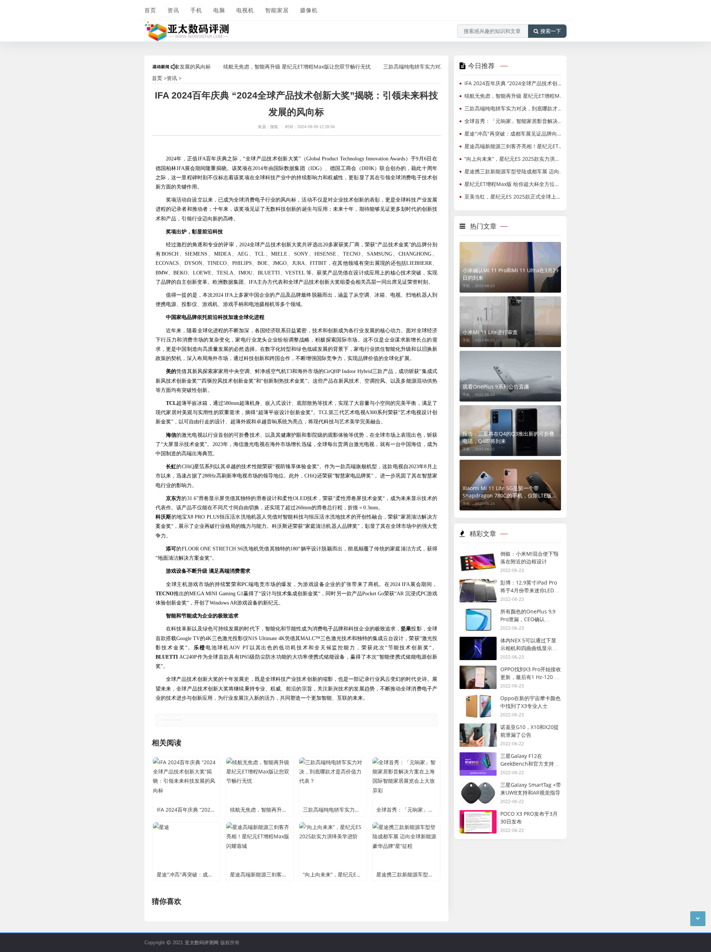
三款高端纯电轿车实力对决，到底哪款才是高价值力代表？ (428, 66)
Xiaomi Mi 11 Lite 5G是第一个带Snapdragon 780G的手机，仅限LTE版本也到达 (510, 492)
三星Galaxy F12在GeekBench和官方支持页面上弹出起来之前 (529, 763)
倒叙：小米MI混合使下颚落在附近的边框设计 (529, 557)
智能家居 (277, 10)
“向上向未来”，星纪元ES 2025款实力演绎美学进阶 (514, 158)
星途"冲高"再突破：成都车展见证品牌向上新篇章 (514, 133)
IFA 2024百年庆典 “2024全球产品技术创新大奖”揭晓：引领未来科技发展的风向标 (514, 83)
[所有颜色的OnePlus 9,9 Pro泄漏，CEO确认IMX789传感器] (478, 612)
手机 (196, 10)
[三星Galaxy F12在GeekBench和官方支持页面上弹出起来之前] (478, 757)
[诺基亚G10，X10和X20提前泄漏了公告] (478, 728)
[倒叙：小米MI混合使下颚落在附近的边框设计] (478, 555)
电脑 (219, 10)
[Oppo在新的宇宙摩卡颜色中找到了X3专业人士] (478, 699)
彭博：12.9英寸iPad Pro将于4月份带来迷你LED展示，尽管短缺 (529, 590)
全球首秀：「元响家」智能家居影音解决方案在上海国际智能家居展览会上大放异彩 (514, 120)
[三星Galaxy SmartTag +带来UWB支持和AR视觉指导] (478, 786)
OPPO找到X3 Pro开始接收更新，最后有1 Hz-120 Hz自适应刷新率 (530, 677)
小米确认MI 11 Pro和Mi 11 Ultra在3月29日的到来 (510, 274)
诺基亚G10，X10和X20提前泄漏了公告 (529, 730)
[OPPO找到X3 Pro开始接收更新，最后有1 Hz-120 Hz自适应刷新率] (478, 670)
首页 (150, 10)
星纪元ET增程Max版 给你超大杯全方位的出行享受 (514, 183)
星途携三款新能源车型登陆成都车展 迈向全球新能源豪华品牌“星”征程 (514, 171)
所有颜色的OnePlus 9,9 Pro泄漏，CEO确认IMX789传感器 (527, 619)
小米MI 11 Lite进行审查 (490, 332)
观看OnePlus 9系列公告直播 (496, 386)
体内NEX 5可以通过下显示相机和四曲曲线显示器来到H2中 (528, 648)
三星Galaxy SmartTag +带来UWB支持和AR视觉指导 (530, 788)
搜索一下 (550, 31)
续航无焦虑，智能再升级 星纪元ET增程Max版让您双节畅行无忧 (274, 66)
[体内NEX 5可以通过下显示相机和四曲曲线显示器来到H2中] (478, 641)
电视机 (245, 10)
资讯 (173, 10)
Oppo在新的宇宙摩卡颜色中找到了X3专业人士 (530, 702)
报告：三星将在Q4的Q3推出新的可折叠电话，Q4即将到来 (508, 437)
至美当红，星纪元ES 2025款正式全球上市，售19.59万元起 (514, 196)
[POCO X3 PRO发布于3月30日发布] (478, 815)
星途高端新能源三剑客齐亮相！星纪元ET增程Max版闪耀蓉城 (514, 146)
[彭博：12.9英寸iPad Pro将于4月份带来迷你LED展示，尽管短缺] (478, 583)
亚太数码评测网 (201, 942)
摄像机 (309, 10)
